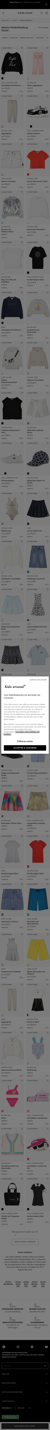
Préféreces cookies (25, 741)
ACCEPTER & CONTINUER (25, 748)
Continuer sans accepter (38, 679)
